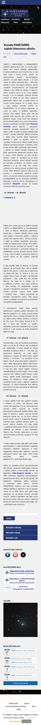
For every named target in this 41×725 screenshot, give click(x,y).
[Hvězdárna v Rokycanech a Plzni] (14, 13)
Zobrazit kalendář (19, 683)
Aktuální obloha (13, 527)
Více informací (14, 721)
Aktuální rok (12, 537)
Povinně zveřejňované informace (16, 706)
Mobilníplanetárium (27, 20)
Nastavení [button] (31, 717)
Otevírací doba (13, 703)
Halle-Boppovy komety (21, 473)
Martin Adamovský (21, 53)
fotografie (16, 183)
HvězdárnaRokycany (5, 20)
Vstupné (26, 703)
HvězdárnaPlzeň (16, 20)
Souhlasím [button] (26, 721)
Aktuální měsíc (13, 532)
